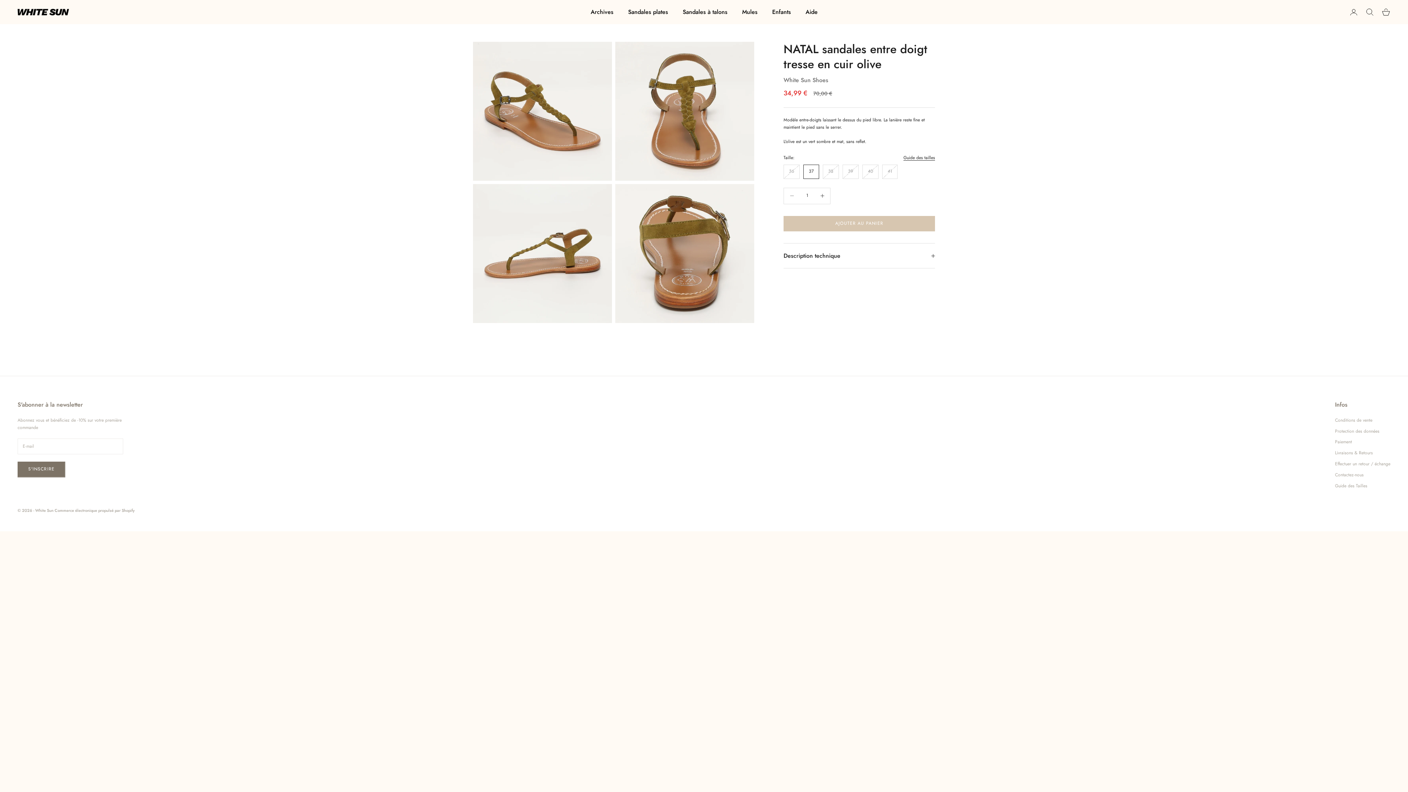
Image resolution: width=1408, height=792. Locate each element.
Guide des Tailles (1351, 486)
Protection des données (1357, 431)
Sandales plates (648, 12)
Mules (750, 12)
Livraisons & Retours (1354, 453)
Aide (812, 12)
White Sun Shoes (806, 80)
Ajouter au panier (859, 223)
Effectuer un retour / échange (1362, 464)
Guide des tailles (919, 157)
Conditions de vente (1353, 420)
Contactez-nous (1349, 475)
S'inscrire (41, 469)
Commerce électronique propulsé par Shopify (95, 510)
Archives (602, 12)
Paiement (1343, 442)
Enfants (781, 12)
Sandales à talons (705, 12)
